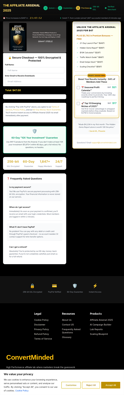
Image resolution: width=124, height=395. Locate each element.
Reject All (91, 385)
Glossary (66, 337)
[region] (62, 382)
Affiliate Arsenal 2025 (101, 320)
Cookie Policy (22, 390)
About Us (67, 320)
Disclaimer (39, 324)
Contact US (68, 324)
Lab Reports (96, 329)
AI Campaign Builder (100, 324)
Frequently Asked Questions (71, 331)
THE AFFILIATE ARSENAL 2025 (21, 7)
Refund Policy (41, 334)
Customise (71, 385)
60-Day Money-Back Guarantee (46, 110)
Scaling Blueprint (99, 334)
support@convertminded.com (104, 142)
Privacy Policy (19, 110)
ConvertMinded (30, 357)
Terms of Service (43, 338)
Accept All (111, 385)
